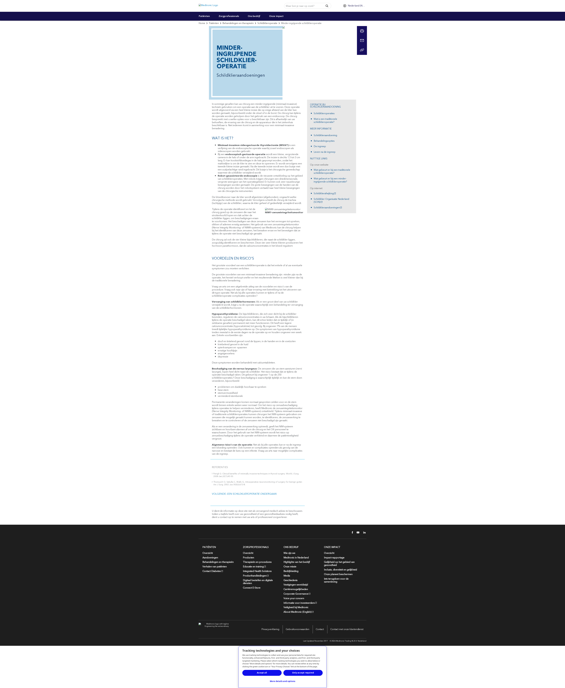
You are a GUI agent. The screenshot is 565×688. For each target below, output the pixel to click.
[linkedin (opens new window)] (363, 532)
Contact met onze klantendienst (346, 629)
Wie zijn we (289, 553)
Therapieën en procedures (257, 562)
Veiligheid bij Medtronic (296, 607)
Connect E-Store (251, 588)
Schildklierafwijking (324, 193)
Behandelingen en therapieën (238, 23)
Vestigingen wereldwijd (296, 585)
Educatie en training (253, 567)
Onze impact (276, 16)
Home (202, 23)
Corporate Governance (296, 594)
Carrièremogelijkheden (296, 589)
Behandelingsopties (324, 141)
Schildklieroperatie (267, 23)
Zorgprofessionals (229, 16)
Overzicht (207, 553)
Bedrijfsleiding (291, 571)
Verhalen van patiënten (214, 567)
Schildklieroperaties (324, 113)
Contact (320, 629)
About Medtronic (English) (297, 612)
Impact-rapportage (334, 558)
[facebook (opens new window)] (351, 532)
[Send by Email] (362, 40)
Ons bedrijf (254, 16)
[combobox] (303, 6)
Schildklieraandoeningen (327, 207)
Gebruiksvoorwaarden (297, 629)
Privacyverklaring (270, 629)
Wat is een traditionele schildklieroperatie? (325, 121)
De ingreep (320, 146)
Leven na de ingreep (324, 152)
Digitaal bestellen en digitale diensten (258, 581)
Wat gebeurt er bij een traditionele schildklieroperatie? (332, 171)
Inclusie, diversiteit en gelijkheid (340, 570)
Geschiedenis (291, 580)
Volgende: (244, 494)
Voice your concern (294, 598)
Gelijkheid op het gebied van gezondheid (339, 563)
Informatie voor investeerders (299, 603)
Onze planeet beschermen (338, 574)
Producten (248, 558)
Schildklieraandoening (325, 135)
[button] (326, 6)
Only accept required (303, 672)
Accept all (262, 672)
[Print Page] (362, 31)
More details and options (282, 681)
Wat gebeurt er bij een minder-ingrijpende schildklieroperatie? (330, 180)
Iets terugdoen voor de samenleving (336, 580)
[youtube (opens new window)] (357, 532)
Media (287, 576)
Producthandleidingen (254, 576)
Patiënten (204, 16)
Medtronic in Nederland (296, 558)
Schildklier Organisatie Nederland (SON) (331, 201)
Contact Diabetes (211, 571)
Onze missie (290, 567)
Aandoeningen (210, 558)
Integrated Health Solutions (257, 571)
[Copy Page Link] (362, 50)
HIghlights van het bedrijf (297, 562)
